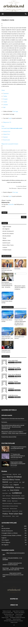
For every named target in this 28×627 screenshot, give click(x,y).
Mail (4, 107)
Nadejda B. (11, 388)
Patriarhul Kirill (15, 511)
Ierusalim (4, 490)
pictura (20, 511)
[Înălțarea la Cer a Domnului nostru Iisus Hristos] (7, 263)
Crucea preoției (18, 616)
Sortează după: (12, 128)
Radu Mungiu (5, 568)
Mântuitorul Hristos (6, 498)
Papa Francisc (15, 500)
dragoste (16, 484)
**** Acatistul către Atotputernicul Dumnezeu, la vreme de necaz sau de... (18, 456)
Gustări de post (6, 243)
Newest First (6, 131)
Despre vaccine (5, 617)
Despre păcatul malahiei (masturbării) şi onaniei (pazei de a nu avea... (18, 463)
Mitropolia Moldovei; (16, 495)
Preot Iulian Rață (15, 513)
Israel (10, 493)
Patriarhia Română (17, 503)
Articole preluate (6, 236)
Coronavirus (5, 484)
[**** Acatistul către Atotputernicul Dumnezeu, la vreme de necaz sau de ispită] (5, 456)
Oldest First (6, 134)
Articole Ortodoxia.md (8, 231)
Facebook (6, 93)
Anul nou (15, 474)
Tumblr (5, 102)
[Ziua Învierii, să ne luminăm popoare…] (7, 345)
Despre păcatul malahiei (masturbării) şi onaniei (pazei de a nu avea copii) (12, 574)
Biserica (4, 477)
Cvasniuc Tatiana (13, 381)
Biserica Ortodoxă (14, 477)
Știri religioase (5, 229)
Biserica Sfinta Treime (8, 245)
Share (3, 90)
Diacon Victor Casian (14, 367)
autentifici (11, 204)
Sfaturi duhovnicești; (6, 516)
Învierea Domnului (17, 619)
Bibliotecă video (6, 240)
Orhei (4, 501)
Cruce (11, 484)
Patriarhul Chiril (5, 508)
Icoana (22, 487)
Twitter (5, 96)
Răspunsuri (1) (7, 122)
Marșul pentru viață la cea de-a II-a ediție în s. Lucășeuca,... (20, 287)
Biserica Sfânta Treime (11, 479)
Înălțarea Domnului (7, 611)
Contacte (4, 247)
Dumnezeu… (18, 268)
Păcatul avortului (19, 614)
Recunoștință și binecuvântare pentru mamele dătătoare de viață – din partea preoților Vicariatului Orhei (13, 427)
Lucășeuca (17, 493)
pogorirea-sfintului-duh (7, 612)
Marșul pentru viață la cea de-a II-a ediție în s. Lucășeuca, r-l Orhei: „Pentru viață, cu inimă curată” (14, 432)
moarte (22, 495)
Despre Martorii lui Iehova (18, 611)
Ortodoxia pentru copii (9, 614)
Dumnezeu (8, 487)
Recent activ (6, 140)
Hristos (17, 487)
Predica (5, 513)
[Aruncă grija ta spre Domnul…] (21, 331)
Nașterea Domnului (17, 498)
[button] (2, 14)
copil (23, 482)
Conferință (15, 482)
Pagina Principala (6, 226)
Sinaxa (13, 516)
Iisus (8, 490)
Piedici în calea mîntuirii (19, 612)
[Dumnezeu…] (21, 263)
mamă (3, 495)
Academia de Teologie (7, 474)
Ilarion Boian (5, 493)
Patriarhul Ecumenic (6, 511)
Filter (3, 126)
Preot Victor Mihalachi (14, 374)
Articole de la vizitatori (8, 233)
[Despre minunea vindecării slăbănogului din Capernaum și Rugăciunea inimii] (21, 314)
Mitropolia (8, 495)
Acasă (3, 17)
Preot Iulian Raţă (13, 360)
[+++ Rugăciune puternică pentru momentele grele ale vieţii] (5, 448)
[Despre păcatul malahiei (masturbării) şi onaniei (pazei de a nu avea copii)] (5, 464)
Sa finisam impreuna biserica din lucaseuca (13, 620)
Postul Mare (8, 619)
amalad (4, 558)
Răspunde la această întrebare (10, 144)
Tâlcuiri (4, 238)
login (10, 118)
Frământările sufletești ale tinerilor (17, 617)
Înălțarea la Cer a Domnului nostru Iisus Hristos (7, 270)
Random (5, 137)
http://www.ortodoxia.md (12, 370)
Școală (17, 516)
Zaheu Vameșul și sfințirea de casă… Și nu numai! (7, 338)
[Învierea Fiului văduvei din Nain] (7, 296)
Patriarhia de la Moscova (7, 503)
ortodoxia (9, 500)
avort (19, 474)
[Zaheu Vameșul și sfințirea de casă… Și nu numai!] (7, 331)
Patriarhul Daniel (13, 508)
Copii (20, 482)
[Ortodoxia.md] (14, 6)
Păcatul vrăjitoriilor (9, 616)
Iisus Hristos (14, 490)
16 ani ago (15, 111)
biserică (5, 482)
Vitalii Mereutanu (13, 395)
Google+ (5, 99)
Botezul (10, 482)
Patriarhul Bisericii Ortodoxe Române (10, 506)
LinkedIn (5, 104)
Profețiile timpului (6, 249)
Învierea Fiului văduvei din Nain (9, 437)
